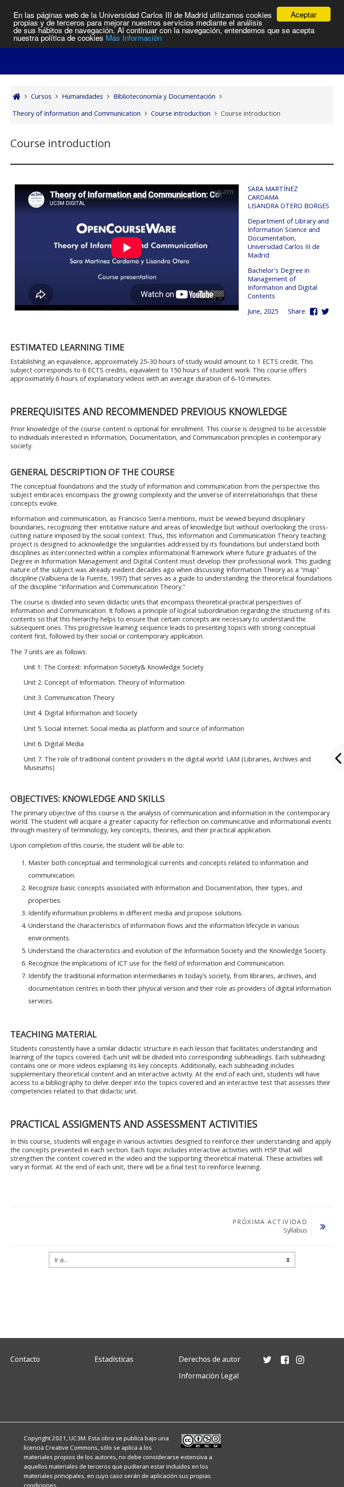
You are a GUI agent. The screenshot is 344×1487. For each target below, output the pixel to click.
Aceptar (304, 14)
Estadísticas (114, 1359)
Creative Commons (71, 1447)
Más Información (134, 37)
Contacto (25, 1359)
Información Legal (209, 1376)
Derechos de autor (210, 1359)
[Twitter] (19, 1397)
